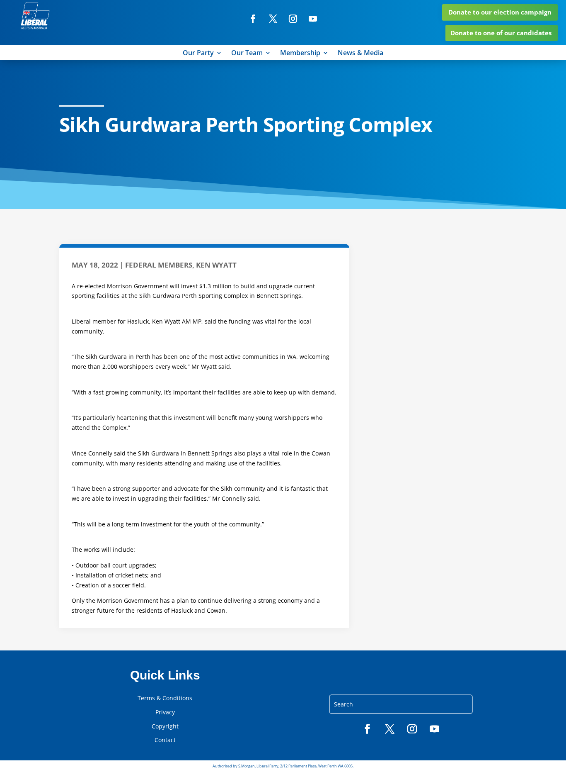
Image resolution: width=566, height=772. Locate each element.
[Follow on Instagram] (293, 18)
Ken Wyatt (216, 265)
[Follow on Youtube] (313, 18)
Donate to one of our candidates (500, 33)
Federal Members (158, 265)
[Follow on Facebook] (253, 18)
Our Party (198, 53)
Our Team (247, 53)
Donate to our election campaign (499, 12)
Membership (300, 53)
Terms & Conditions (165, 698)
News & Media (360, 53)
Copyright (165, 726)
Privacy (165, 712)
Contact (165, 740)
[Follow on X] (273, 18)
